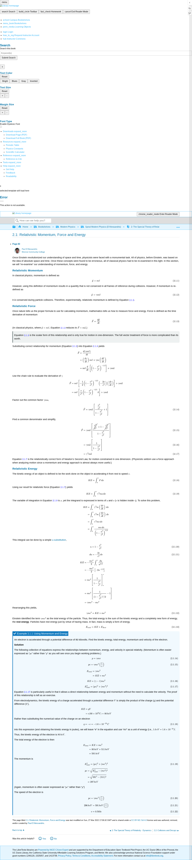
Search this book (8, 48)
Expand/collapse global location (178, 226)
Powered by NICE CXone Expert (53, 850)
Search (17, 221)
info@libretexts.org (154, 856)
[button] (10, 173)
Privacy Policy (64, 856)
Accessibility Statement (102, 856)
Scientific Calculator (15, 152)
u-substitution (59, 540)
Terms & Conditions (81, 856)
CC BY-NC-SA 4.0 (139, 820)
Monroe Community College (33, 252)
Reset (4, 77)
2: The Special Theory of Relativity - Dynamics (152, 227)
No (55, 839)
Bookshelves (44, 227)
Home (25, 227)
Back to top (17, 830)
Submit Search (9, 58)
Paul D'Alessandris (29, 249)
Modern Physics (68, 227)
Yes (44, 839)
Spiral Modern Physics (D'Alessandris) (103, 227)
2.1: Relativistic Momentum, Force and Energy (45, 820)
